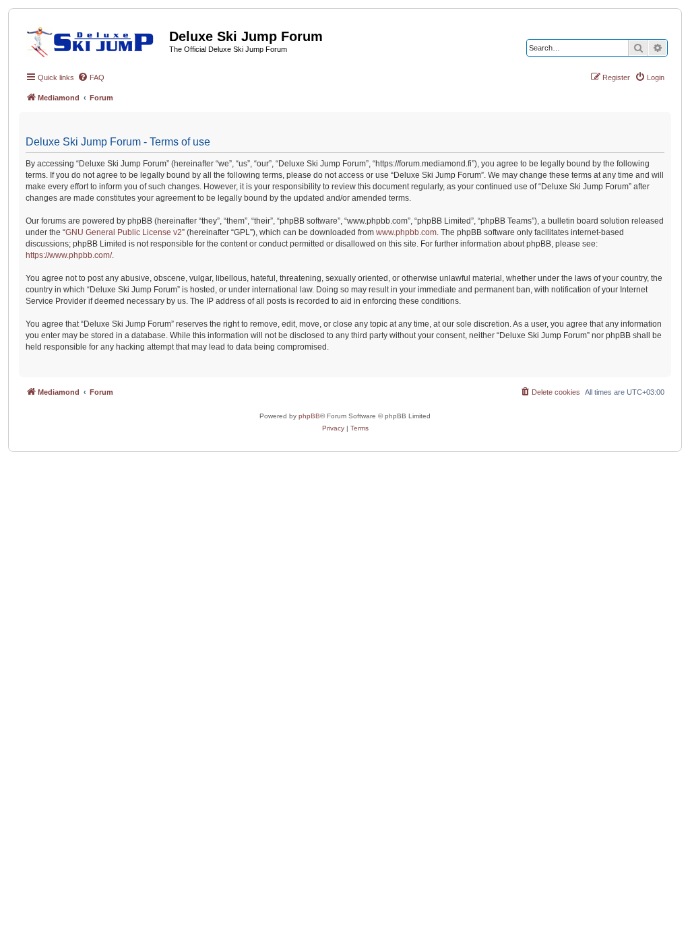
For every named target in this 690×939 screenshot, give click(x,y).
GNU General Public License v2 (123, 232)
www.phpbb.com (406, 232)
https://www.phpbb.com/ (69, 255)
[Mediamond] (94, 40)
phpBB (309, 416)
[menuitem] (90, 77)
